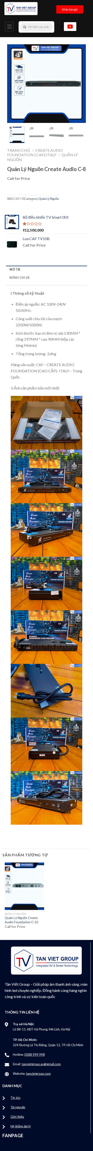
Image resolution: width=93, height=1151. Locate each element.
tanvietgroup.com (38, 1073)
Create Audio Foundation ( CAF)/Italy (35, 152)
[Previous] (14, 83)
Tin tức (15, 1098)
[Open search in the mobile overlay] (46, 27)
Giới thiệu (17, 1117)
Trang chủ (18, 150)
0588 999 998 (34, 1054)
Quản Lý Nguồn (48, 199)
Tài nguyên (17, 1107)
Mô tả (15, 269)
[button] (9, 26)
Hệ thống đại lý (20, 1126)
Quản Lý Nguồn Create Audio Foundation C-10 (21, 920)
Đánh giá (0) (19, 277)
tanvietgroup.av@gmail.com (41, 1064)
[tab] (46, 269)
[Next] (78, 83)
